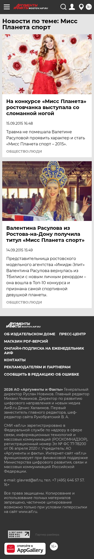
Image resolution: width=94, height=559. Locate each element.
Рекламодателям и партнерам (37, 367)
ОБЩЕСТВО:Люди (24, 151)
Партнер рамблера (47, 534)
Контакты (15, 360)
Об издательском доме (29, 334)
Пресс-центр (72, 334)
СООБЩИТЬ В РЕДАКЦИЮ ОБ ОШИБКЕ (41, 374)
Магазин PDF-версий (26, 341)
